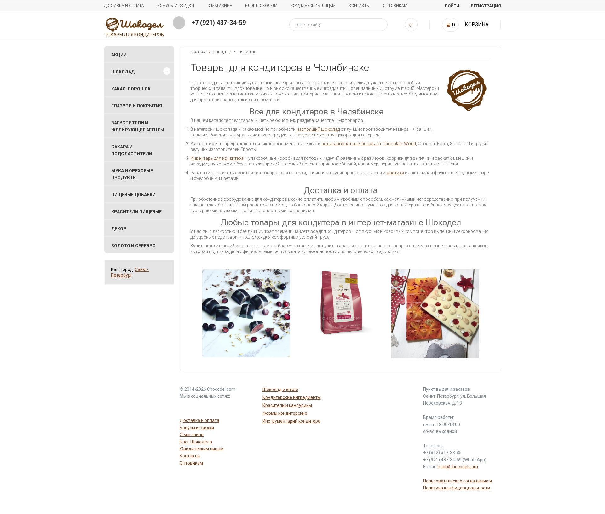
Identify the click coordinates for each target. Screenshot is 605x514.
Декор (118, 228)
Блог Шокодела (261, 5)
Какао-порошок (131, 88)
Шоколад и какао (280, 389)
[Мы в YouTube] (186, 407)
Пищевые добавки (133, 194)
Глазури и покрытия (136, 105)
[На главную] (134, 24)
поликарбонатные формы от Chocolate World (368, 143)
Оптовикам (395, 5)
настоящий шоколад (318, 129)
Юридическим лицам (313, 5)
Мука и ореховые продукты (132, 174)
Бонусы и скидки (175, 5)
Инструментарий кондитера (291, 421)
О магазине (219, 5)
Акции (119, 54)
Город (220, 52)
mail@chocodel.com (458, 466)
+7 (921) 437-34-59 (219, 22)
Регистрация (486, 5)
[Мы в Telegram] (201, 407)
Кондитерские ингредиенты (291, 397)
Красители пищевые (136, 211)
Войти (452, 5)
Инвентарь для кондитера (217, 158)
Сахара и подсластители (131, 150)
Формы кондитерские (284, 413)
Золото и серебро (133, 245)
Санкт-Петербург (130, 272)
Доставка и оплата (124, 5)
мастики (395, 172)
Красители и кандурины (287, 405)
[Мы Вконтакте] (216, 407)
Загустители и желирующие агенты (137, 126)
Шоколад (123, 71)
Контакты (359, 5)
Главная (198, 52)
